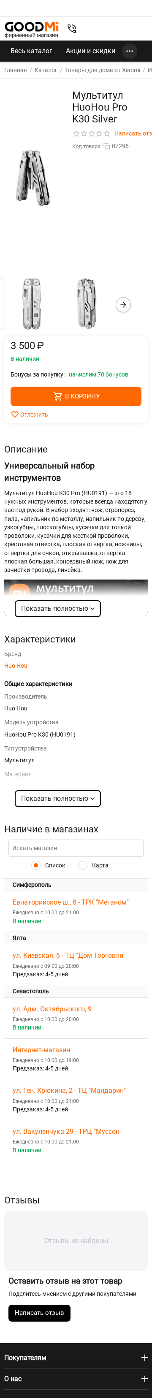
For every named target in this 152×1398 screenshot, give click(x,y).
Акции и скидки (90, 51)
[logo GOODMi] (31, 30)
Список (54, 865)
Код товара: (87, 146)
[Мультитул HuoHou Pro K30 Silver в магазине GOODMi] (33, 178)
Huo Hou (15, 665)
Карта (100, 865)
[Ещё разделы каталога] (129, 51)
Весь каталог (31, 51)
